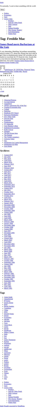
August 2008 (8, 229)
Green (6, 327)
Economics (7, 15)
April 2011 (7, 197)
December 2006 (9, 233)
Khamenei (7, 343)
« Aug (2, 91)
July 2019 (7, 157)
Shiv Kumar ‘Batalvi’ (15, 30)
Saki (9, 26)
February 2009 (9, 222)
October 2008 (8, 227)
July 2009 (7, 214)
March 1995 (8, 288)
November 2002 (9, 246)
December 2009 (9, 205)
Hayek (6, 328)
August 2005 (8, 238)
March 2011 (8, 199)
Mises (6, 351)
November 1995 (9, 277)
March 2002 (8, 249)
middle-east (8, 349)
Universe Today (9, 139)
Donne (6, 316)
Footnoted (7, 120)
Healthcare (7, 330)
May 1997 (7, 255)
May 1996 (7, 268)
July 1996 (7, 266)
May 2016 (7, 179)
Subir (1, 2)
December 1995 (9, 275)
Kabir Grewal (8, 130)
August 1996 (8, 264)
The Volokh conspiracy (11, 137)
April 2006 (7, 236)
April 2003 (7, 242)
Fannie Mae (9, 71)
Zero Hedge (8, 146)
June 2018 (7, 166)
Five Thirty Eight (9, 117)
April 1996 (7, 270)
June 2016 (7, 177)
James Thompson (9, 340)
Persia (6, 358)
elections (7, 321)
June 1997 (7, 253)
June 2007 (7, 231)
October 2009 (8, 209)
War (5, 379)
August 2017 (8, 170)
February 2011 (9, 201)
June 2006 (7, 235)
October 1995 (8, 279)
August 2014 (8, 188)
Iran (5, 336)
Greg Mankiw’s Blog (11, 126)
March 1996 (8, 272)
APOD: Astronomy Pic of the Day (15, 105)
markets (6, 345)
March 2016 (8, 183)
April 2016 (7, 181)
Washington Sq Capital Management (16, 142)
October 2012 (8, 196)
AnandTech (8, 104)
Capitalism (7, 308)
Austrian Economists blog (12, 107)
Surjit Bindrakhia (13, 32)
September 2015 (9, 184)
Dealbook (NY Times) (11, 113)
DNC (6, 312)
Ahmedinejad (8, 299)
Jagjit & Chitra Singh (15, 22)
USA (6, 377)
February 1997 (9, 259)
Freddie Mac (18, 71)
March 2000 (8, 251)
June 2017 (7, 172)
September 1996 (9, 262)
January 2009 (8, 223)
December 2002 (9, 244)
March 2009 (8, 220)
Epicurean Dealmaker (11, 115)
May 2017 (7, 173)
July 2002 (7, 247)
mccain (6, 347)
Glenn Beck (8, 325)
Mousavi (7, 354)
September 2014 (9, 186)
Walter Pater (12, 34)
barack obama (8, 303)
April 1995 (7, 286)
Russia (25, 71)
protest (6, 364)
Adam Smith (8, 297)
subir (6, 70)
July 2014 (7, 190)
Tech (5, 17)
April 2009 (7, 218)
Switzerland (8, 369)
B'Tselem (7, 301)
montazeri (7, 353)
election (6, 319)
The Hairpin (8, 135)
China (21, 70)
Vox (5, 141)
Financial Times (29, 70)
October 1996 (8, 260)
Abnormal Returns (10, 100)
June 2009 (7, 216)
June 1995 (7, 283)
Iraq (5, 338)
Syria (6, 371)
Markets (2, 71)
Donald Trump (9, 314)
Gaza (6, 323)
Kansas (6, 341)
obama (6, 356)
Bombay (11, 21)
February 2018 (9, 168)
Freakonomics (8, 122)
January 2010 (8, 203)
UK (5, 375)
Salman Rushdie (13, 28)
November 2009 (9, 207)
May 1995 (7, 285)
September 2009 (9, 210)
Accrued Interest (9, 102)
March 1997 (8, 257)
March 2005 (8, 240)
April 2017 (7, 175)
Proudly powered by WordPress (14, 406)
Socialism (7, 367)
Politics (6, 13)
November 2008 (9, 225)
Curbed (6, 109)
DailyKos (7, 111)
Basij (5, 304)
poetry (6, 360)
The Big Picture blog (11, 133)
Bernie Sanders (9, 306)
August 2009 (8, 212)
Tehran (6, 373)
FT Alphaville (8, 124)
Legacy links (8, 19)
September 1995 (9, 281)
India (5, 334)
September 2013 (9, 194)
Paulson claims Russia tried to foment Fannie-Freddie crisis (17, 61)
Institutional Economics (11, 128)
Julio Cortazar (12, 24)
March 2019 (8, 162)
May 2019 (7, 159)
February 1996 (9, 273)
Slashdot (7, 131)
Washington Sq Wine (11, 144)
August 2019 (8, 155)
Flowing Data (8, 118)
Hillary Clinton (9, 332)
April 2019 (7, 160)
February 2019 (9, 164)
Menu (2, 9)
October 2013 (8, 192)
